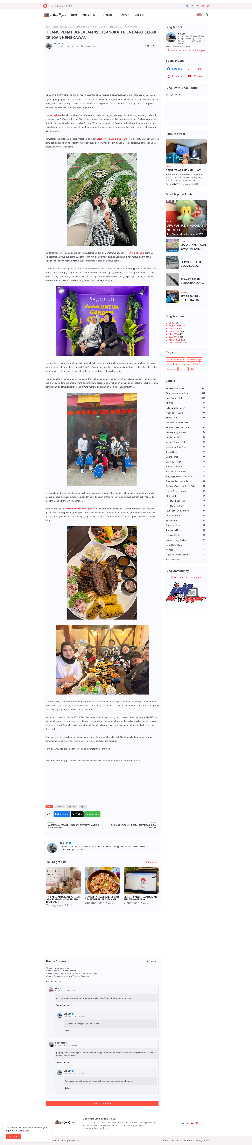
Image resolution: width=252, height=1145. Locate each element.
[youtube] (197, 6)
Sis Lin (64, 842)
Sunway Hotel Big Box (185, 540)
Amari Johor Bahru (185, 413)
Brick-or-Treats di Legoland (112, 138)
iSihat (192, 369)
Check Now (23, 1130)
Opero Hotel (185, 457)
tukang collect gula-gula (78, 508)
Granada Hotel (185, 515)
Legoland (72, 806)
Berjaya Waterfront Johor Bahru (185, 486)
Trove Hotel (185, 452)
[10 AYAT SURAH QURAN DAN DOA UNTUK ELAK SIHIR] (172, 279)
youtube (198, 76)
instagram (177, 76)
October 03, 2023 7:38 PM (74, 1016)
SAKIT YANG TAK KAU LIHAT (183, 170)
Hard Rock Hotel (185, 398)
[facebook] (187, 6)
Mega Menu (89, 15)
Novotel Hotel (185, 549)
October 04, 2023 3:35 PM (66, 1045)
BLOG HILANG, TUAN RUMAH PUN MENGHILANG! (140, 898)
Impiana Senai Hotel (185, 442)
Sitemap (124, 15)
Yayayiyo (55, 115)
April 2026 (174, 337)
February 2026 (176, 343)
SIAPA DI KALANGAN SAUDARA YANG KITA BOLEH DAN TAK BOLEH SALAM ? (193, 247)
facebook (177, 68)
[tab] (74, 14)
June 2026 (174, 331)
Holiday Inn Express (185, 501)
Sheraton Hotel (185, 525)
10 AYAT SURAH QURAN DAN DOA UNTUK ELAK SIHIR (192, 281)
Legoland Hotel (185, 535)
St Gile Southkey (185, 466)
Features (107, 15)
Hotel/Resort (173, 364)
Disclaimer (140, 15)
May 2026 (174, 334)
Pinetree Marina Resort (185, 554)
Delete (66, 1005)
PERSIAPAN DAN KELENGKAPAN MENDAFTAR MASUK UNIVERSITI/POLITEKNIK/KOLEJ (193, 298)
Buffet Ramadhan (175, 359)
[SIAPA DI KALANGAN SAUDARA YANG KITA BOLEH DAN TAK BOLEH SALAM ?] (172, 245)
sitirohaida (61, 1042)
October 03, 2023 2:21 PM (65, 991)
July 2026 (174, 328)
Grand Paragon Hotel (185, 432)
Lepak (55, 27)
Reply (58, 1005)
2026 (172, 323)
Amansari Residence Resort (185, 481)
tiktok (198, 68)
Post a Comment (102, 1103)
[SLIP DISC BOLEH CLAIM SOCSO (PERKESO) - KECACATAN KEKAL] (172, 262)
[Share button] (104, 814)
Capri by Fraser (185, 462)
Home (74, 15)
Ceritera (59, 806)
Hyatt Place (185, 520)
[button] (199, 14)
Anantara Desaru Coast (185, 422)
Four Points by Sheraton (185, 510)
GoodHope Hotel (185, 545)
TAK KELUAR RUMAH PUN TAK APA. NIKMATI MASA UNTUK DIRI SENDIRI (63, 899)
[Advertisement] (102, 73)
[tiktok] (208, 6)
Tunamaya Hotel (185, 530)
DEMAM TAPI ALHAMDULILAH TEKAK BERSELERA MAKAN (102, 898)
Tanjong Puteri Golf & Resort (185, 476)
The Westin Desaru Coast (185, 427)
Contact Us (175, 1140)
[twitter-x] (192, 6)
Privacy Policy (202, 1140)
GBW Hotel (185, 403)
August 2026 (175, 325)
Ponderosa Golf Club (185, 447)
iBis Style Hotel (185, 559)
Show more (151, 862)
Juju (141, 252)
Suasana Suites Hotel (185, 471)
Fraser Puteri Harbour (185, 491)
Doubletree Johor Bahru (185, 393)
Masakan (171, 369)
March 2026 (175, 340)
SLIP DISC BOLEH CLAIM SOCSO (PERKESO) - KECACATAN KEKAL (193, 264)
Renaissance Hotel (185, 388)
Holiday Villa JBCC (185, 506)
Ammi (58, 988)
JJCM (195, 364)
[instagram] (202, 6)
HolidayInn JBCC (185, 437)
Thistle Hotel (185, 417)
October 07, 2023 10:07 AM (75, 1073)
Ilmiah (186, 364)
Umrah (183, 369)
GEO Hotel (185, 496)
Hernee (131, 252)
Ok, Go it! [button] (13, 1136)
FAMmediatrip (194, 359)
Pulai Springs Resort (185, 408)
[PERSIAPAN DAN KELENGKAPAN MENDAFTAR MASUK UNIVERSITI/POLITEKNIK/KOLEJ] (172, 296)
